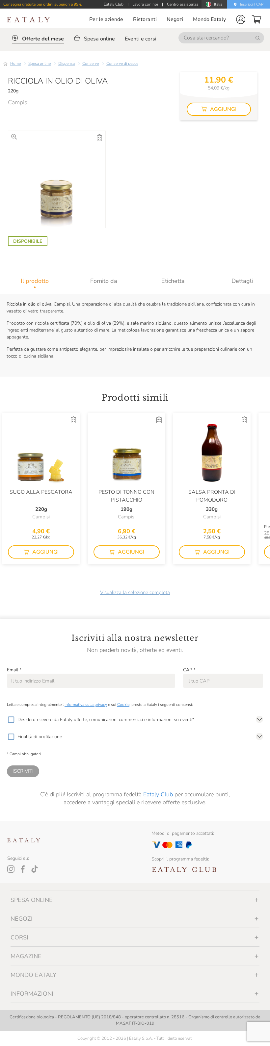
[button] (241, 19)
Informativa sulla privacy (86, 704)
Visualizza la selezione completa (135, 592)
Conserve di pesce (122, 63)
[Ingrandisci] (14, 137)
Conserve (90, 63)
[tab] (35, 280)
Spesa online (39, 63)
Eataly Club (158, 794)
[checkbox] (11, 720)
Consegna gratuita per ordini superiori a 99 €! (43, 4)
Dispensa (66, 63)
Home (15, 63)
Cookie (123, 704)
